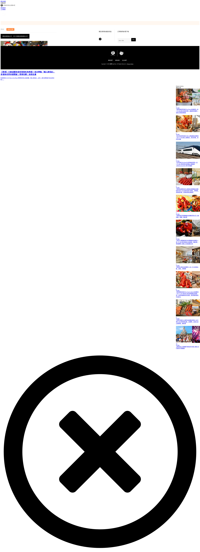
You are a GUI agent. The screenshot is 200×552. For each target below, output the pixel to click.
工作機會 (3, 9)
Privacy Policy (130, 64)
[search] (1, 18)
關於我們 (110, 60)
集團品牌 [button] (3, 3)
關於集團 (3, 1)
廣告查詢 (3, 7)
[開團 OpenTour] (4, 16)
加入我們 (124, 60)
